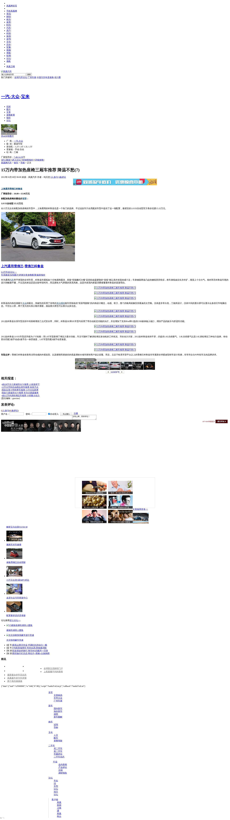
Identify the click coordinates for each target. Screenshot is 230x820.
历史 (8, 44)
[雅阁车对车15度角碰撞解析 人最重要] (14, 540)
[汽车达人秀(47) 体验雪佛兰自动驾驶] (14, 558)
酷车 (56, 738)
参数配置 (10, 115)
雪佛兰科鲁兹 (34, 266)
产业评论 (62, 767)
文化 (8, 42)
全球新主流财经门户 (53, 668)
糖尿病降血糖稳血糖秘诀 (94, 493)
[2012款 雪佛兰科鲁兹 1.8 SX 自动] (115, 288)
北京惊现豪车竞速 (14, 640)
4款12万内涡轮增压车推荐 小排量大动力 (21, 395)
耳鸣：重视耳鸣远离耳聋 (94, 522)
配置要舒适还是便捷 (16, 615)
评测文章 (23, 275)
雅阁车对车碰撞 (13, 545)
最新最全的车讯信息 (16, 675)
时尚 (8, 25)
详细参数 (39, 160)
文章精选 (58, 695)
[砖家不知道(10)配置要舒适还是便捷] (14, 611)
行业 (55, 762)
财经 (8, 16)
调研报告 (62, 773)
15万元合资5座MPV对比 (17, 580)
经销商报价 (27, 160)
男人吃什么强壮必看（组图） (94, 507)
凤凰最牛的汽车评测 (16, 678)
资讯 (8, 14)
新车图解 (58, 717)
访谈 (60, 770)
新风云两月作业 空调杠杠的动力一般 (30, 645)
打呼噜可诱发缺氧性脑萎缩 (120, 522)
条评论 (62, 177)
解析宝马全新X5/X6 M (16, 527)
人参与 (54, 177)
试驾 (56, 724)
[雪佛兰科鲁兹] (38, 260)
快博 (8, 56)
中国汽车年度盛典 (45, 77)
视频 (8, 50)
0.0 (3, 272)
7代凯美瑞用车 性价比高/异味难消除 (30, 648)
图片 (8, 109)
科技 (8, 33)
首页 (50, 692)
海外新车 (58, 711)
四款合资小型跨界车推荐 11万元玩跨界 (20, 390)
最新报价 (41, 275)
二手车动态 (59, 757)
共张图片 (7, 136)
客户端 (55, 799)
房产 (8, 30)
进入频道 (6, 160)
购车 (16, 163)
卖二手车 (58, 751)
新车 (50, 706)
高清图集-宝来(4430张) (86, 360)
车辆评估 (58, 754)
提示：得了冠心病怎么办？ (120, 493)
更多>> (144, 509)
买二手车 (58, 748)
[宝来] (9, 134)
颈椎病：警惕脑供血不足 (120, 507)
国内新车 (58, 708)
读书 (8, 39)
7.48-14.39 (18, 157)
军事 (8, 47)
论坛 (8, 58)
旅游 (8, 36)
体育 (8, 22)
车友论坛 (11, 272)
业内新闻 (62, 764)
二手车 (51, 746)
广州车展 (32, 77)
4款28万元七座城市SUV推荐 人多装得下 (21, 384)
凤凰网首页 (11, 6)
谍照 (56, 714)
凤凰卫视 (10, 66)
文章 (8, 112)
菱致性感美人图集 (14, 630)
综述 (8, 106)
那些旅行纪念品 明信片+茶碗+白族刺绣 (31, 653)
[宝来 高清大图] (80, 366)
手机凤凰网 (11, 11)
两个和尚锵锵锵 (14, 681)
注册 (76, 413)
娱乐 (8, 19)
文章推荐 (137, 509)
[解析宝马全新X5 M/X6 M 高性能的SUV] (141, 523)
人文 (56, 735)
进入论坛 (16, 160)
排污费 (57, 77)
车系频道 (5, 275)
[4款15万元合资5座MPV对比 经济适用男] (14, 576)
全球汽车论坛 (20, 77)
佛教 (8, 61)
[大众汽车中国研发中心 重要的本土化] (14, 594)
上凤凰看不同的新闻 (53, 672)
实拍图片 (14, 275)
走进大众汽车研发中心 (17, 598)
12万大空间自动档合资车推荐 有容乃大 (20, 387)
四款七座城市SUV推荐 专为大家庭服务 (20, 393)
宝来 (25, 96)
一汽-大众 (10, 96)
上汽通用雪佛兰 (12, 266)
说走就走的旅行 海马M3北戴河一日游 (30, 650)
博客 (8, 53)
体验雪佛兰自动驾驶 (16, 562)
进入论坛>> (15, 620)
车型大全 (58, 698)
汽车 (8, 28)
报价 (8, 118)
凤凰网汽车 (6, 163)
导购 (22, 163)
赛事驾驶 (58, 741)
